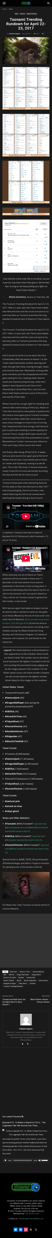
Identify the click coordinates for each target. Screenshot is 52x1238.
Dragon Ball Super (23, 974)
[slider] (45, 1160)
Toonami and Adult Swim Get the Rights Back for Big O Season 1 (14, 1002)
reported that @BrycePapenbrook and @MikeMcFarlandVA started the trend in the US (26, 827)
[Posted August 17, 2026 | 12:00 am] (26, 1134)
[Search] (48, 3)
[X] (29, 1044)
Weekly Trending (31, 14)
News (11, 9)
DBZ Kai (11, 974)
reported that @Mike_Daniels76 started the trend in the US (27, 849)
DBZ (5, 974)
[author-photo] (26, 1025)
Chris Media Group (32, 1213)
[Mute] (39, 1160)
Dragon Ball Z (36, 974)
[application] (26, 1160)
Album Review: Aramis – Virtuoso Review (40, 1000)
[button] (4, 3)
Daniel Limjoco (14, 34)
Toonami (22, 14)
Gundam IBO (31, 977)
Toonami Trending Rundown (13, 986)
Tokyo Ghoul (22, 983)
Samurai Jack (43, 980)
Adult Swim (13, 972)
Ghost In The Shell (10, 977)
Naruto (19, 980)
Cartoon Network (38, 972)
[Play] (5, 1160)
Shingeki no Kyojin (10, 983)
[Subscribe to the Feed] (22, 1116)
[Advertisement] (26, 941)
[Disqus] (26, 1083)
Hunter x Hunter (9, 980)
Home (4, 9)
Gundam (21, 977)
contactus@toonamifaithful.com (30, 1218)
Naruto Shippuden (30, 980)
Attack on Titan (25, 972)
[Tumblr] (24, 1044)
